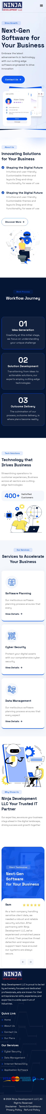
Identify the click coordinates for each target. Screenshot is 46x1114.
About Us (9, 1025)
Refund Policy (32, 1109)
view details (12, 613)
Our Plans (9, 1038)
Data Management (14, 1057)
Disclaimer (11, 1106)
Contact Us (11, 79)
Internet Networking (15, 1063)
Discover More (13, 221)
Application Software (16, 1069)
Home (7, 1019)
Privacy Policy (14, 1109)
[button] (23, 962)
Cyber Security (12, 1051)
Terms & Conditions (30, 1106)
